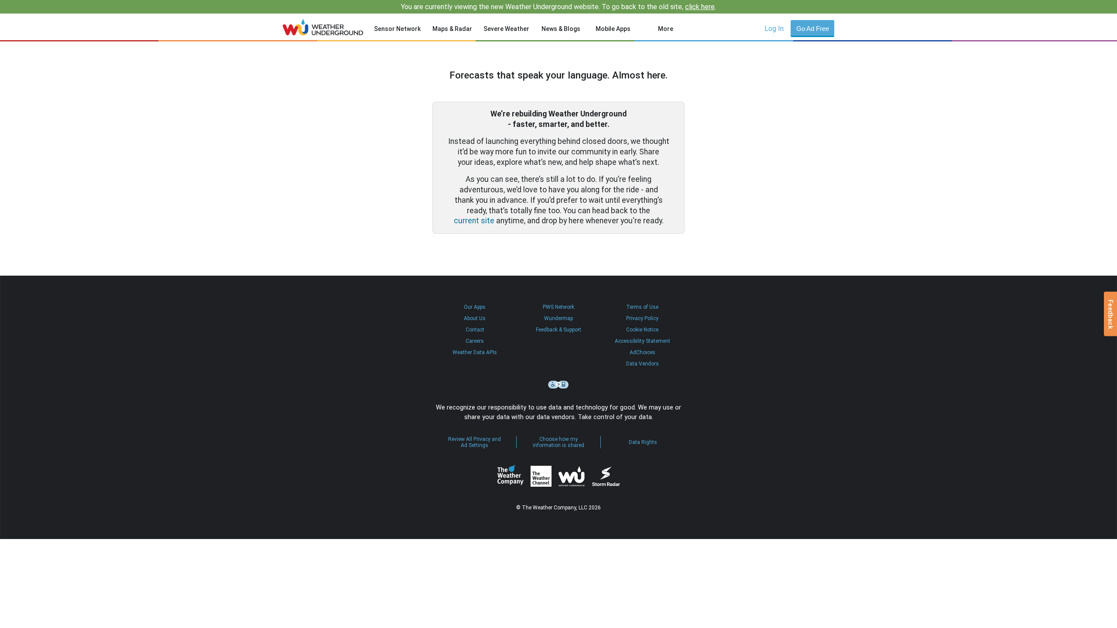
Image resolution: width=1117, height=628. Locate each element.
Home (323, 27)
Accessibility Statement (642, 341)
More (665, 28)
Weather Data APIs (474, 352)
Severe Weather (506, 28)
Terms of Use (642, 307)
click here (700, 7)
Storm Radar (606, 476)
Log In (774, 28)
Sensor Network (397, 28)
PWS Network (558, 307)
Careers (475, 341)
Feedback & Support (558, 330)
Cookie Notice (642, 330)
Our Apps (475, 307)
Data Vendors (642, 364)
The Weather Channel (541, 476)
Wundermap (558, 318)
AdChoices (642, 352)
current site (474, 220)
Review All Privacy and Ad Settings (474, 442)
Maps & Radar (452, 28)
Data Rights (643, 442)
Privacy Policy (642, 318)
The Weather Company (510, 476)
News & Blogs (560, 28)
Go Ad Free (812, 28)
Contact (475, 330)
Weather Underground (571, 476)
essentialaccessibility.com (558, 385)
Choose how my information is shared (558, 442)
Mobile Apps (613, 28)
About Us (475, 318)
